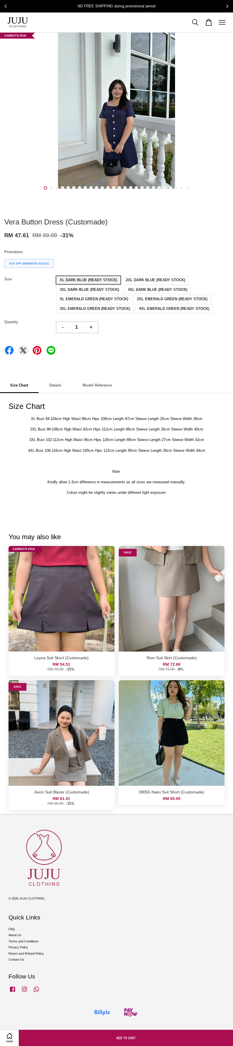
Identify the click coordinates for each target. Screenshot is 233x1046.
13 (113, 188)
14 (119, 188)
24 (176, 188)
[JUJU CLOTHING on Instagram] (24, 992)
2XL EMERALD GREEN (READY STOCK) (172, 299)
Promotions (13, 252)
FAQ (12, 929)
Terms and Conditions (24, 941)
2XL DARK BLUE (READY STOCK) (155, 280)
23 (170, 188)
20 (153, 188)
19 (147, 188)
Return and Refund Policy (26, 953)
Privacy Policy (18, 947)
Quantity (11, 322)
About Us (15, 935)
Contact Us (16, 959)
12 (108, 188)
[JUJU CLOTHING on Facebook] (12, 992)
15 (125, 188)
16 (130, 188)
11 (102, 188)
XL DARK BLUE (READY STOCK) (88, 280)
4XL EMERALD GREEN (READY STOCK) (174, 308)
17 (136, 188)
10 (96, 188)
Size (8, 279)
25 (182, 188)
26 (187, 188)
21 (159, 188)
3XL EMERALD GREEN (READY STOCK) (95, 308)
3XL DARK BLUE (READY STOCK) (89, 289)
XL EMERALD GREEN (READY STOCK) (94, 299)
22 (165, 188)
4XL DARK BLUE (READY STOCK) (157, 289)
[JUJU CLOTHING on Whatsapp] (36, 992)
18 (142, 188)
